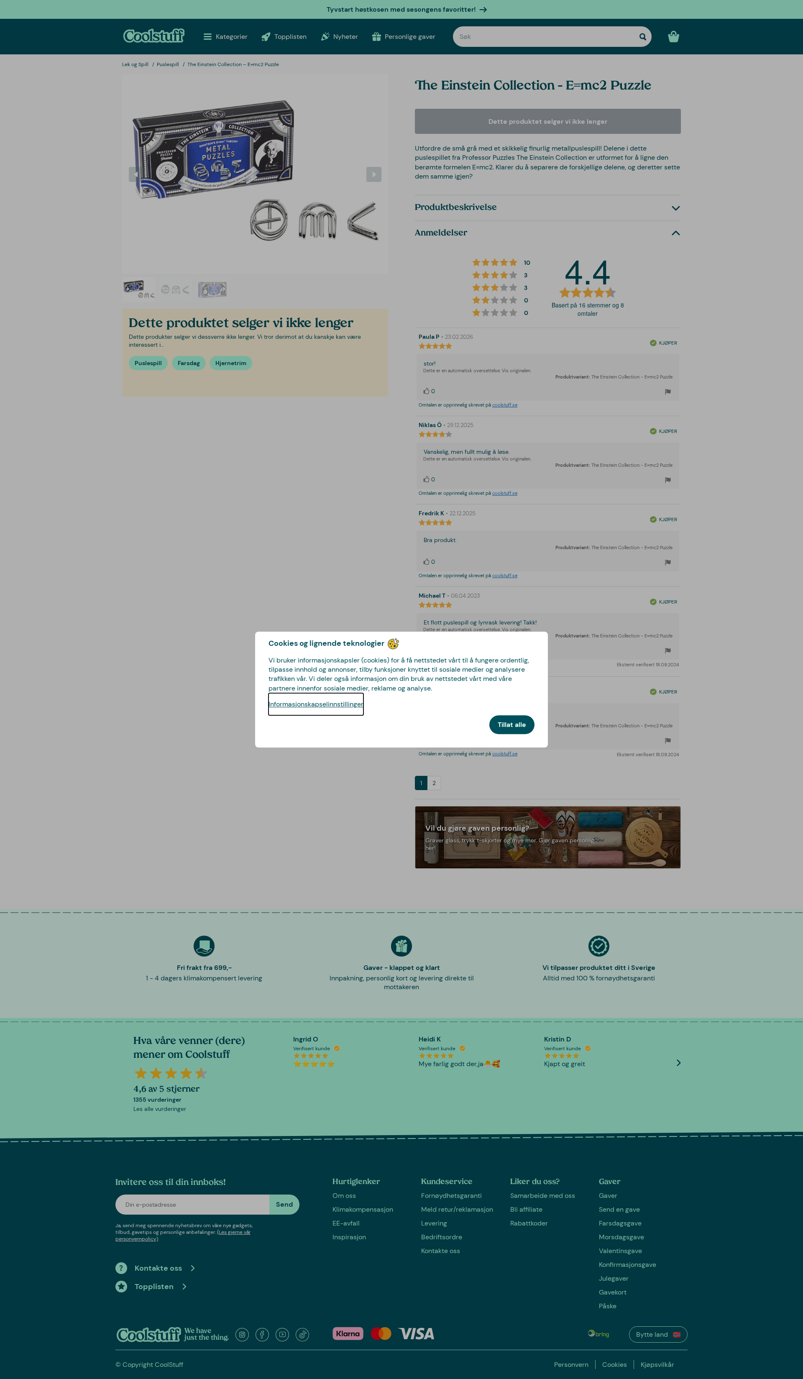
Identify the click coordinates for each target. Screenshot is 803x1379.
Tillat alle (512, 724)
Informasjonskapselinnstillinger (316, 704)
